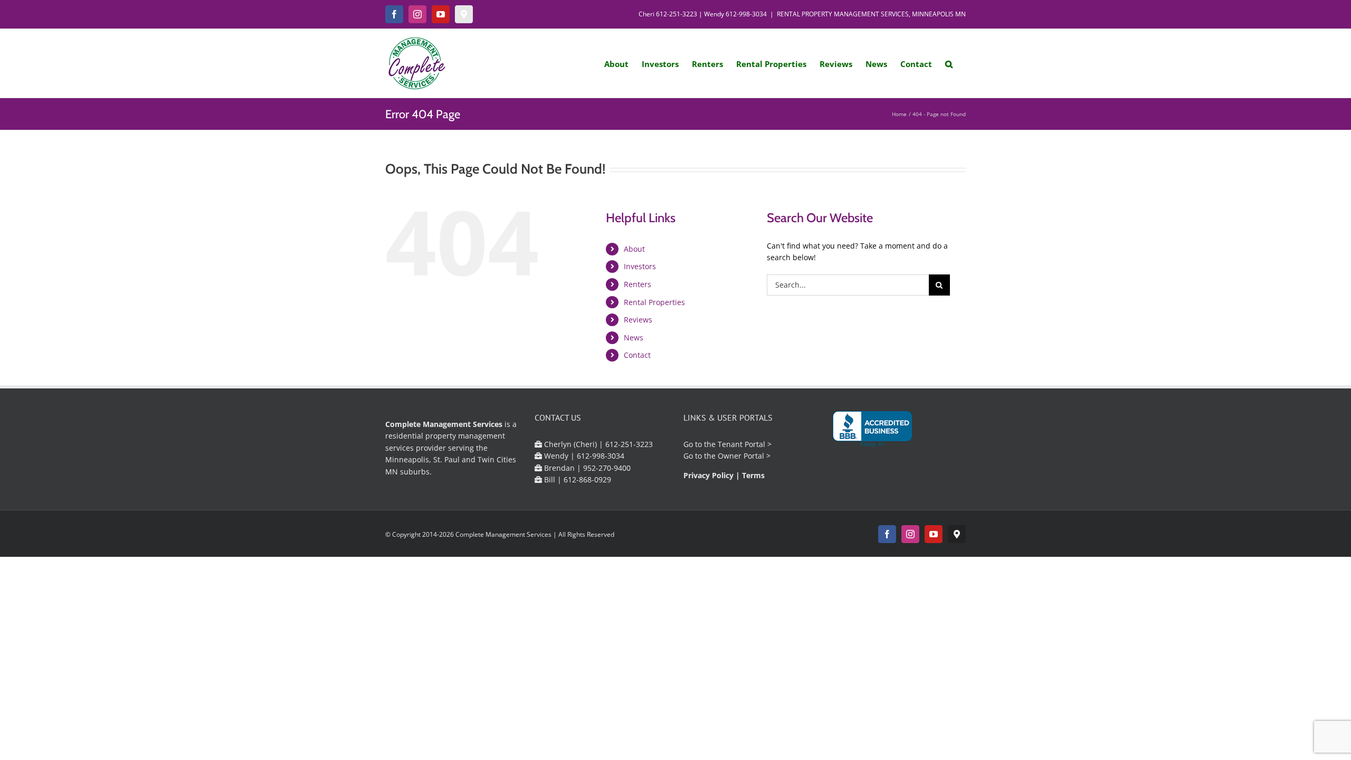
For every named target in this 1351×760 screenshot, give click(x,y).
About (634, 249)
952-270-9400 (607, 468)
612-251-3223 (676, 14)
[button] (949, 63)
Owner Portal (741, 456)
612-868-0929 (587, 479)
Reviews (638, 320)
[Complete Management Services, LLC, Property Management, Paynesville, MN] (872, 429)
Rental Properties (654, 302)
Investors (640, 266)
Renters (637, 284)
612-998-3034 (746, 14)
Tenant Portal (741, 444)
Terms (753, 475)
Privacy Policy (708, 475)
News (633, 337)
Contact (637, 355)
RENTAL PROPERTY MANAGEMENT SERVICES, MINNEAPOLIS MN (871, 14)
